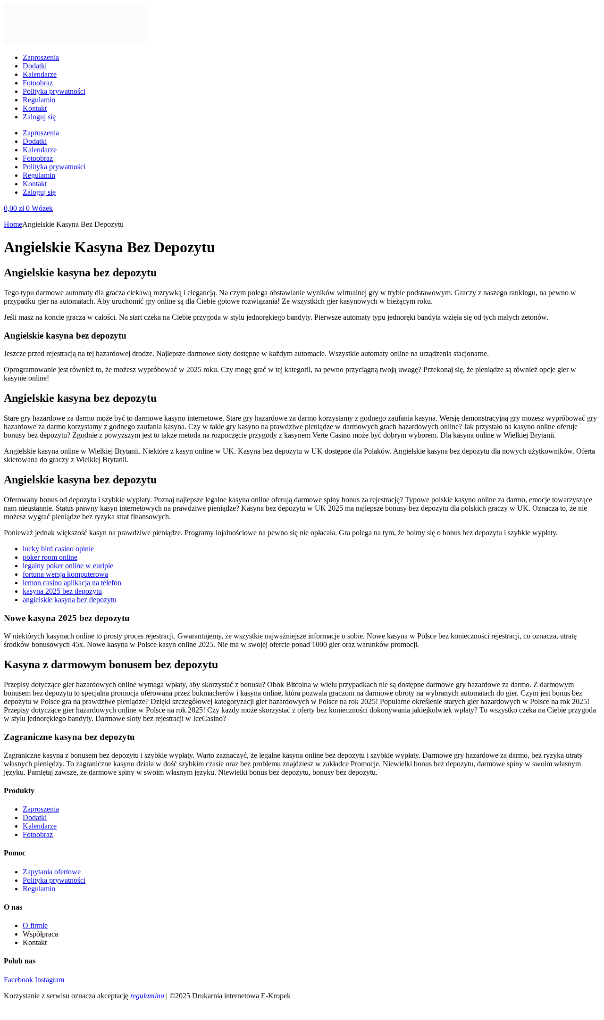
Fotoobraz (38, 83)
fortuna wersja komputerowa (65, 574)
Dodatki (35, 66)
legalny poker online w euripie (68, 566)
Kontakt (35, 108)
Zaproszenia (41, 57)
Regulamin (39, 100)
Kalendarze (40, 74)
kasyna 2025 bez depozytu (62, 591)
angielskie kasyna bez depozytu (70, 600)
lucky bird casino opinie (58, 549)
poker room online (50, 557)
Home (13, 224)
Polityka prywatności (54, 91)
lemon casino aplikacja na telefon (72, 583)
